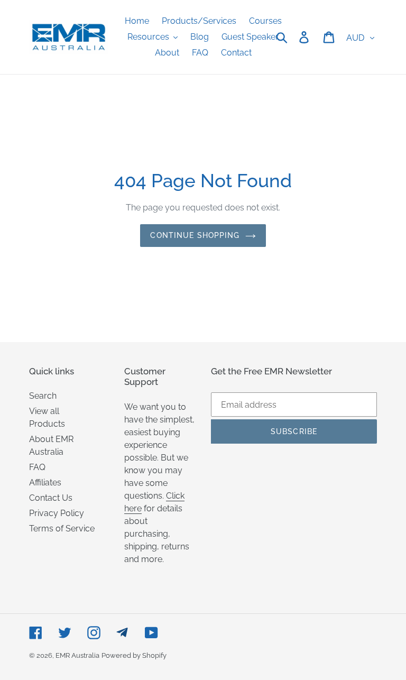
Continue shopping (194, 235)
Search (43, 396)
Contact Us (50, 498)
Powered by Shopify (134, 655)
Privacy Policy (56, 513)
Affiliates (45, 482)
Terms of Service (62, 528)
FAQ (37, 467)
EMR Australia (77, 655)
